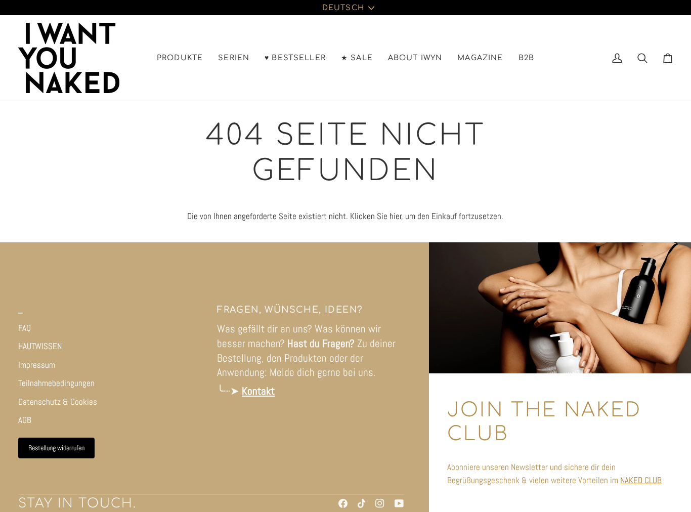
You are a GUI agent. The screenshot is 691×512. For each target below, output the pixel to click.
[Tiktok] (362, 503)
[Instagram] (379, 503)
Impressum (36, 364)
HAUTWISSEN (40, 346)
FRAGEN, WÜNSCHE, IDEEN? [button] (290, 310)
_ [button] (20, 310)
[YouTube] (399, 503)
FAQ (24, 327)
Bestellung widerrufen (56, 447)
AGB (24, 419)
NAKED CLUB (641, 480)
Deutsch (343, 8)
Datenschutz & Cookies (57, 401)
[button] (179, 58)
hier (396, 216)
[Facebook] (343, 503)
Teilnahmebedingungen (56, 383)
